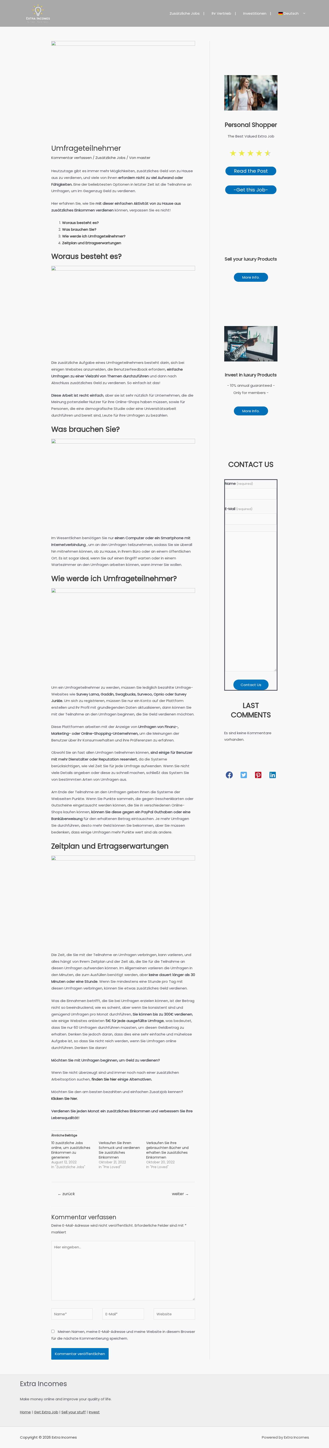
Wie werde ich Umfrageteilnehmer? (93, 236)
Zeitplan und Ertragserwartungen (91, 242)
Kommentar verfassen (71, 157)
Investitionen (254, 13)
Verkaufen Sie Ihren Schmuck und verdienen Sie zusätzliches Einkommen (119, 1150)
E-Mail (238, 508)
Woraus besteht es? (80, 222)
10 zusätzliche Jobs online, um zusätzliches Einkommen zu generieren (70, 1150)
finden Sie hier (104, 1079)
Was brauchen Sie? (79, 229)
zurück (66, 1194)
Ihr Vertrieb (221, 13)
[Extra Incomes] (38, 13)
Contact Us (251, 684)
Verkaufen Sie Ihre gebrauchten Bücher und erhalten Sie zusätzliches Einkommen (167, 1150)
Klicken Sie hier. (64, 1098)
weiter (180, 1194)
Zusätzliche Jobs (185, 13)
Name (239, 483)
